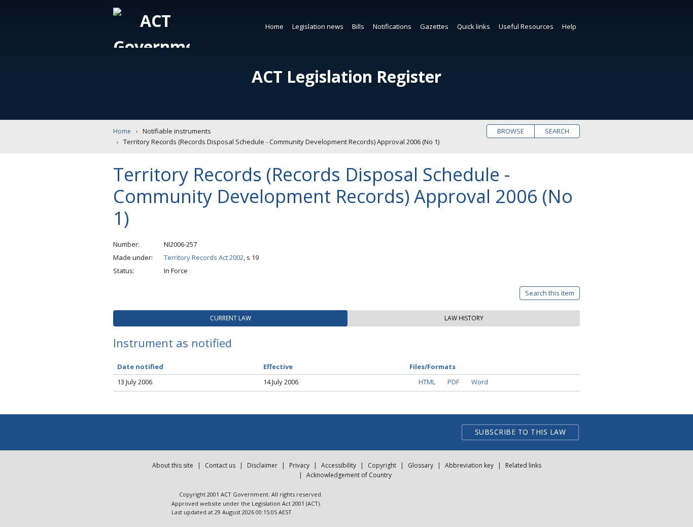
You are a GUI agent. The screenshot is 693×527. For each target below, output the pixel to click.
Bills (358, 26)
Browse (510, 131)
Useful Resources (526, 26)
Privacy (299, 465)
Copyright (382, 465)
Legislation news (317, 26)
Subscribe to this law (520, 432)
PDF (453, 381)
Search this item (549, 293)
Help (569, 26)
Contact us (220, 465)
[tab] (230, 318)
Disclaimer (262, 465)
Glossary (420, 465)
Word (479, 381)
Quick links (473, 26)
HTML (427, 381)
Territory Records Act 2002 (204, 257)
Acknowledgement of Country (349, 475)
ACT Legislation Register (346, 76)
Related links (523, 465)
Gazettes (434, 26)
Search (557, 131)
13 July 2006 (134, 381)
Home (274, 26)
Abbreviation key (469, 465)
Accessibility (338, 465)
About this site (172, 465)
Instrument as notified (172, 342)
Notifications (392, 26)
